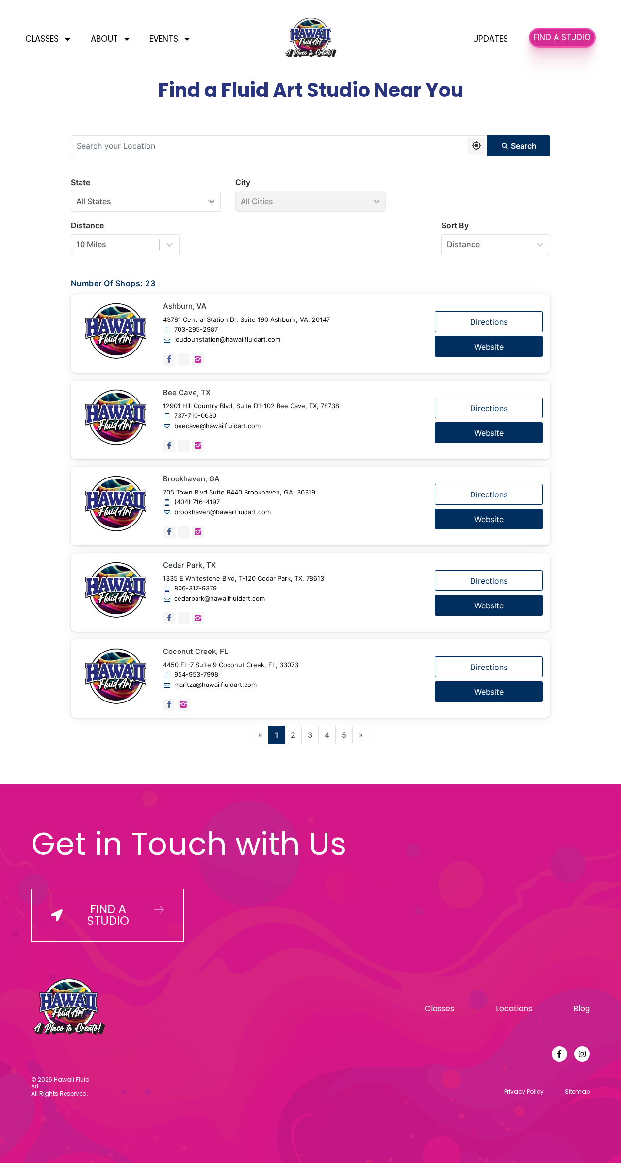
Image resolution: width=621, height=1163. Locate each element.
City (242, 182)
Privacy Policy (524, 1091)
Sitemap (577, 1091)
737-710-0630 (195, 415)
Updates (490, 39)
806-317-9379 (195, 588)
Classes (42, 39)
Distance (87, 225)
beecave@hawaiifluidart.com (217, 426)
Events (163, 39)
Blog (581, 1008)
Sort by (455, 225)
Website (489, 346)
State (80, 182)
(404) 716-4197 (197, 502)
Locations (514, 1008)
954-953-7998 (196, 674)
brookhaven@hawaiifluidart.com (222, 512)
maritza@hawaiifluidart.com (215, 684)
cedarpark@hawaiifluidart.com (219, 598)
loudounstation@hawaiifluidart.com (227, 339)
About (104, 39)
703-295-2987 (196, 329)
